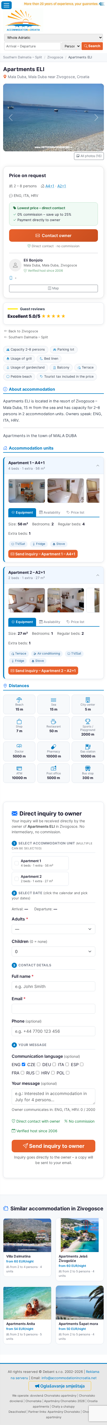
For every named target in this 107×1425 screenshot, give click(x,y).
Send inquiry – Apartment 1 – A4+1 (45, 554)
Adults (20, 919)
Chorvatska (33, 1401)
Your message (34, 1083)
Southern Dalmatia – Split (22, 57)
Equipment (24, 512)
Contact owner (56, 235)
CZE (32, 1064)
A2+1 (61, 186)
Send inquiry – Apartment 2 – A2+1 (45, 670)
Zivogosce (55, 57)
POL (61, 1072)
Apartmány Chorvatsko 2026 (64, 1401)
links (42, 1412)
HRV (46, 1072)
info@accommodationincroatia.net (69, 1378)
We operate (20, 1395)
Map (55, 288)
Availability (52, 512)
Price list (77, 512)
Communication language (46, 1056)
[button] (53, 313)
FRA (16, 1072)
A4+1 (49, 186)
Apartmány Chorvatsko (64, 1412)
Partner (33, 1412)
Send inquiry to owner (56, 1146)
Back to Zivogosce (23, 331)
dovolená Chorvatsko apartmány (53, 1395)
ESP (75, 1064)
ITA (61, 1064)
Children (29, 941)
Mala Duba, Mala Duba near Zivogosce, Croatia (48, 76)
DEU (47, 1064)
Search (94, 46)
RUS (31, 1072)
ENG (17, 1064)
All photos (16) (91, 156)
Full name (23, 976)
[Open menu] (6, 5)
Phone (27, 1021)
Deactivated (17, 1412)
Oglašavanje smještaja (62, 1386)
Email (19, 998)
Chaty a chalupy (63, 1406)
